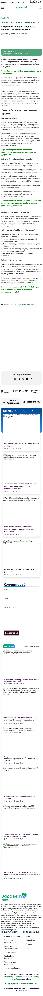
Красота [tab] (35, 411)
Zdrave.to (12, 51)
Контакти (30, 940)
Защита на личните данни (10, 941)
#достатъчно (24, 305)
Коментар (9, 608)
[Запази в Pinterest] (26, 391)
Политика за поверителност (16, 976)
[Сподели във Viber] (16, 391)
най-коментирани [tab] (31, 646)
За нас (28, 936)
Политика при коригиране (10, 963)
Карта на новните (12, 968)
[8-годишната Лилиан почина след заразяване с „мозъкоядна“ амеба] (21, 664)
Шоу (17, 2)
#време (13, 305)
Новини (4, 2)
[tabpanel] (21, 765)
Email (6, 599)
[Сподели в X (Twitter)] (20, 391)
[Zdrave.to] (21, 9)
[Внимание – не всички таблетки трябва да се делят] (21, 428)
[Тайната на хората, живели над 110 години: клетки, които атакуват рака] (21, 819)
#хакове (34, 305)
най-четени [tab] (9, 646)
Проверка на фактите (9, 957)
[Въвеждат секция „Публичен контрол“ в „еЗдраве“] (21, 781)
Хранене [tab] (26, 411)
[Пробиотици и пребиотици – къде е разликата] (21, 554)
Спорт (11, 2)
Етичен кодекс (10, 952)
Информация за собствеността (11, 947)
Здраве (23, 2)
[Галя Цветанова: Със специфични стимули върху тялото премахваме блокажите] (21, 511)
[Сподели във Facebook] (13, 391)
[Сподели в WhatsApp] (23, 391)
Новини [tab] (18, 411)
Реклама (28, 944)
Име (6, 590)
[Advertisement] (21, 323)
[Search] (40, 7)
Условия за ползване (12, 936)
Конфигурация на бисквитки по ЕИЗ (21, 983)
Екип (27, 948)
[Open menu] (2, 7)
